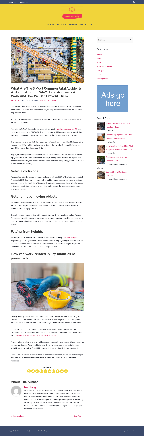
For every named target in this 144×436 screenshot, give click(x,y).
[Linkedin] (41, 371)
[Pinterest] (45, 371)
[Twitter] (33, 371)
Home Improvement (78, 24)
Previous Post (17, 416)
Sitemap (122, 431)
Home (99, 62)
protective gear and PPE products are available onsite (35, 335)
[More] (66, 371)
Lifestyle (61, 24)
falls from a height (70, 237)
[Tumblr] (58, 371)
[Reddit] (37, 371)
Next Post (79, 416)
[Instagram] (53, 371)
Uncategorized (102, 78)
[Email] (62, 371)
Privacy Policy (131, 431)
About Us (12, 2)
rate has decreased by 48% (67, 129)
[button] (134, 2)
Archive (99, 54)
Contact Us (24, 2)
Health (50, 24)
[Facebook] (29, 371)
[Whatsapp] (49, 371)
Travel (93, 24)
